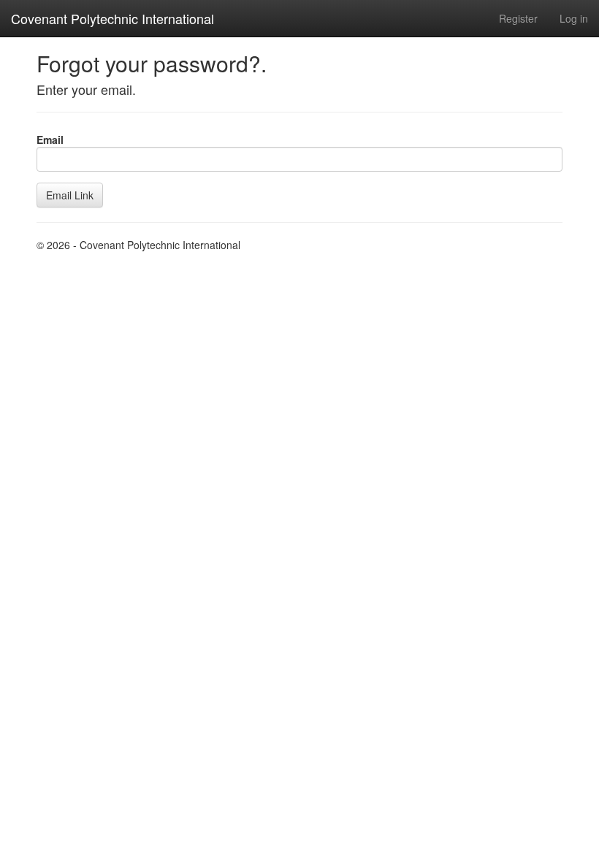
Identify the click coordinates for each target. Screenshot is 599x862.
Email (50, 139)
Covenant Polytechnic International (112, 18)
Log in (574, 18)
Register (518, 18)
